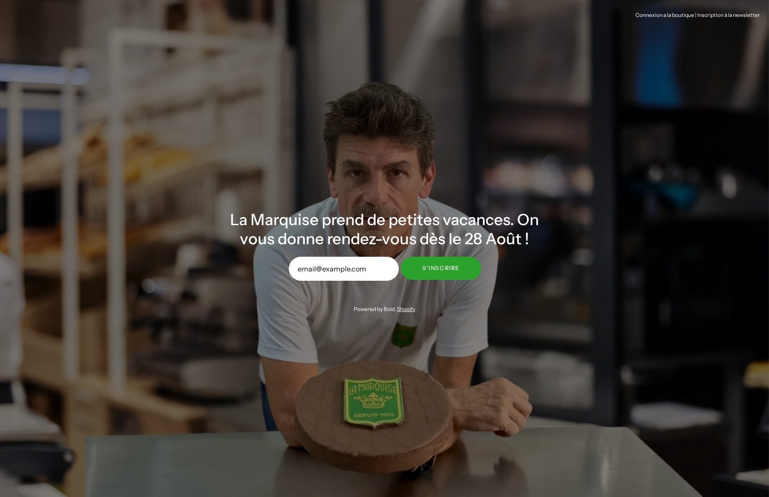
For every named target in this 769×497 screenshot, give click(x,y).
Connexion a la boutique (664, 15)
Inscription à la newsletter (728, 15)
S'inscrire (441, 268)
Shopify (406, 309)
